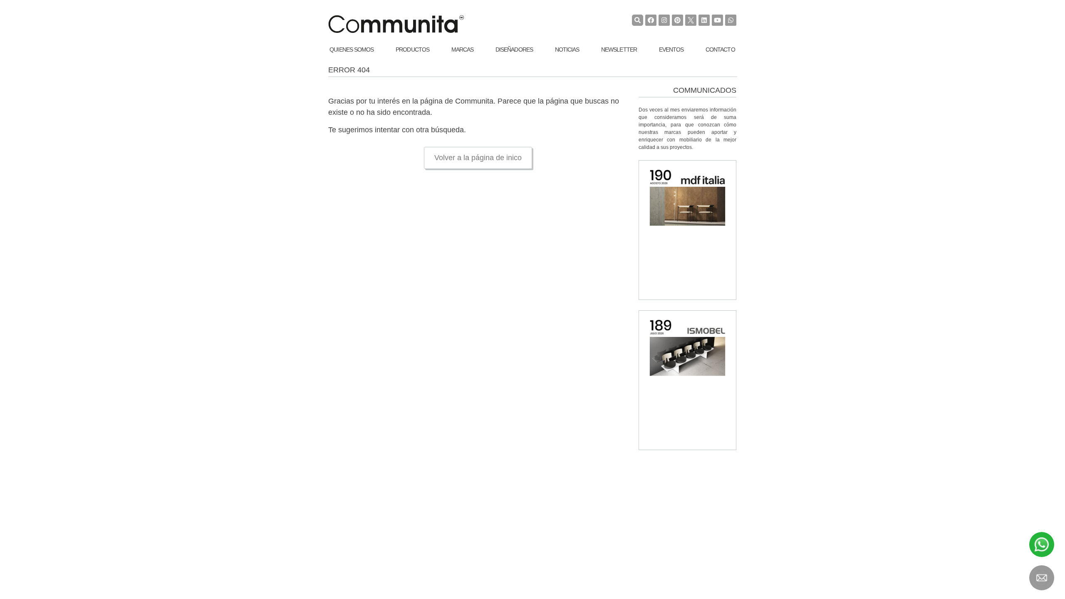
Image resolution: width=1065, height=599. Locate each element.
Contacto (720, 49)
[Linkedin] (704, 20)
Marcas (462, 49)
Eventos (671, 49)
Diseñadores (514, 49)
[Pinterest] (677, 20)
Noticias (567, 49)
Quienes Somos (351, 49)
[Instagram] (664, 20)
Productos (412, 49)
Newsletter (619, 49)
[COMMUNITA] (396, 24)
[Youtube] (717, 20)
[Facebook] (650, 20)
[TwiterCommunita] (690, 20)
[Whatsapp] (730, 20)
